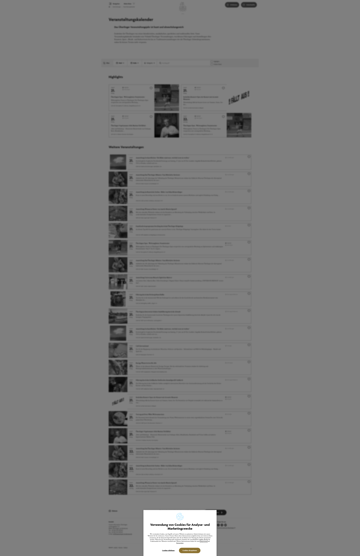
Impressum (203, 541)
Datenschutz (179, 543)
